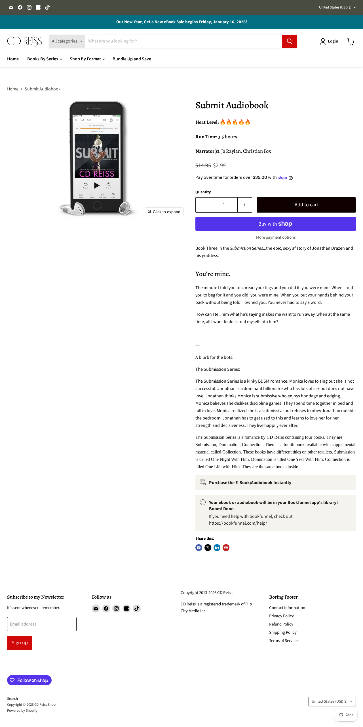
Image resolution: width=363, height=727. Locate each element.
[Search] (289, 41)
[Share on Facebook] (198, 547)
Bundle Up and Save (132, 59)
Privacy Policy (281, 616)
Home (13, 59)
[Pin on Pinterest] (226, 547)
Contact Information (287, 608)
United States (335, 7)
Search (12, 698)
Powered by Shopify (22, 710)
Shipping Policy (283, 632)
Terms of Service (283, 641)
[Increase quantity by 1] (245, 205)
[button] (330, 41)
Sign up (20, 642)
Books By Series (43, 59)
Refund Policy (281, 624)
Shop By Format (86, 59)
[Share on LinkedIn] (217, 547)
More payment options (276, 237)
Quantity (203, 192)
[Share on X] (207, 547)
